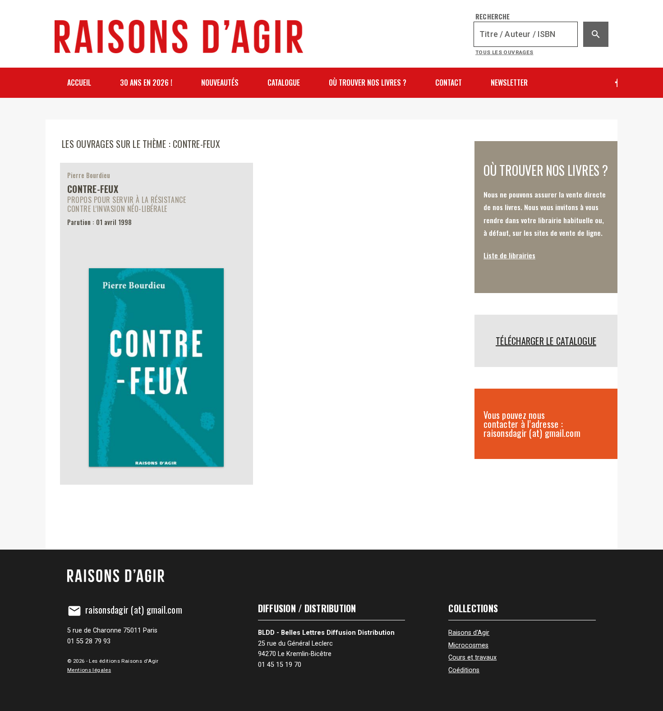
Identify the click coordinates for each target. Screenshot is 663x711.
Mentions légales (89, 670)
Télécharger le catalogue (546, 340)
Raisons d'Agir (468, 633)
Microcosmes (468, 645)
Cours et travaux (472, 657)
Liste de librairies (509, 255)
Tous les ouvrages (504, 52)
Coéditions (463, 670)
